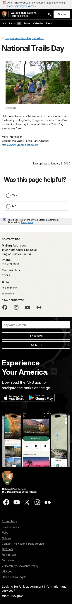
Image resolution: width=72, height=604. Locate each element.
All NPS (36, 345)
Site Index (10, 287)
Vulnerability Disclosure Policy (20, 565)
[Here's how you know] (36, 4)
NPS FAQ (7, 549)
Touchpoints (27, 222)
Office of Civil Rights (14, 577)
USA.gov (7, 571)
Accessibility (9, 521)
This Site (36, 336)
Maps (27, 23)
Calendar (38, 23)
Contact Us (10, 270)
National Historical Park (24, 14)
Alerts (14, 23)
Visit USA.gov (12, 596)
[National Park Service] (4, 14)
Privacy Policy (10, 527)
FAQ (7, 281)
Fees (49, 23)
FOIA (5, 532)
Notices (6, 538)
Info (4, 23)
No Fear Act (9, 554)
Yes (14, 195)
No (14, 206)
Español (9, 293)
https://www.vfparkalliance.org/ (21, 144)
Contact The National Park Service (23, 543)
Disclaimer (8, 560)
